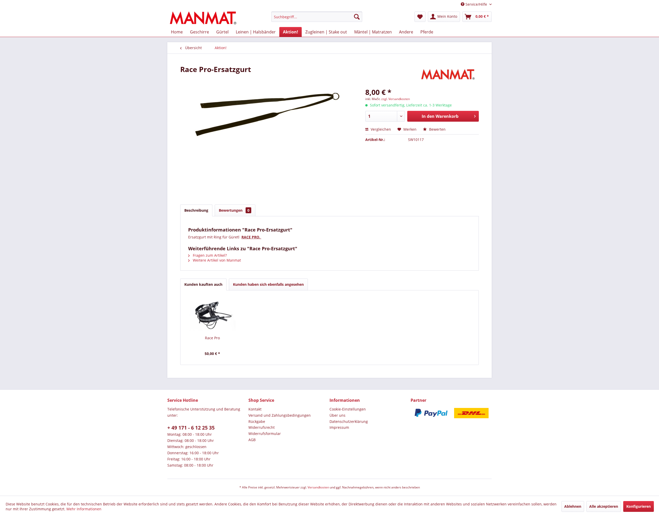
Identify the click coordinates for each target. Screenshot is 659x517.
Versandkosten (318, 487)
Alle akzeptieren (603, 506)
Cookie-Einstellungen (348, 409)
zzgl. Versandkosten (395, 99)
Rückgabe (256, 421)
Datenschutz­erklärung (349, 421)
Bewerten (437, 129)
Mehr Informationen (83, 508)
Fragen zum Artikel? (209, 255)
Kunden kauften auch (203, 284)
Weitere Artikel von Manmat (216, 260)
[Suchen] (356, 17)
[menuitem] (316, 17)
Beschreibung (196, 210)
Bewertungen (234, 210)
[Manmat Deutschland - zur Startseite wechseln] (203, 18)
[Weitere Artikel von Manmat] (449, 74)
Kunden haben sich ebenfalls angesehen (268, 284)
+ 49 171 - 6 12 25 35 (191, 427)
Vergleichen (380, 129)
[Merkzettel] (420, 17)
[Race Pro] (212, 315)
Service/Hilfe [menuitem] (476, 4)
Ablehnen (572, 506)
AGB (252, 439)
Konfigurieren (638, 506)
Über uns (337, 415)
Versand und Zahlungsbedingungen (279, 415)
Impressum (339, 427)
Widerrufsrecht (261, 427)
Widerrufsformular (264, 433)
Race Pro (212, 337)
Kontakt (255, 409)
